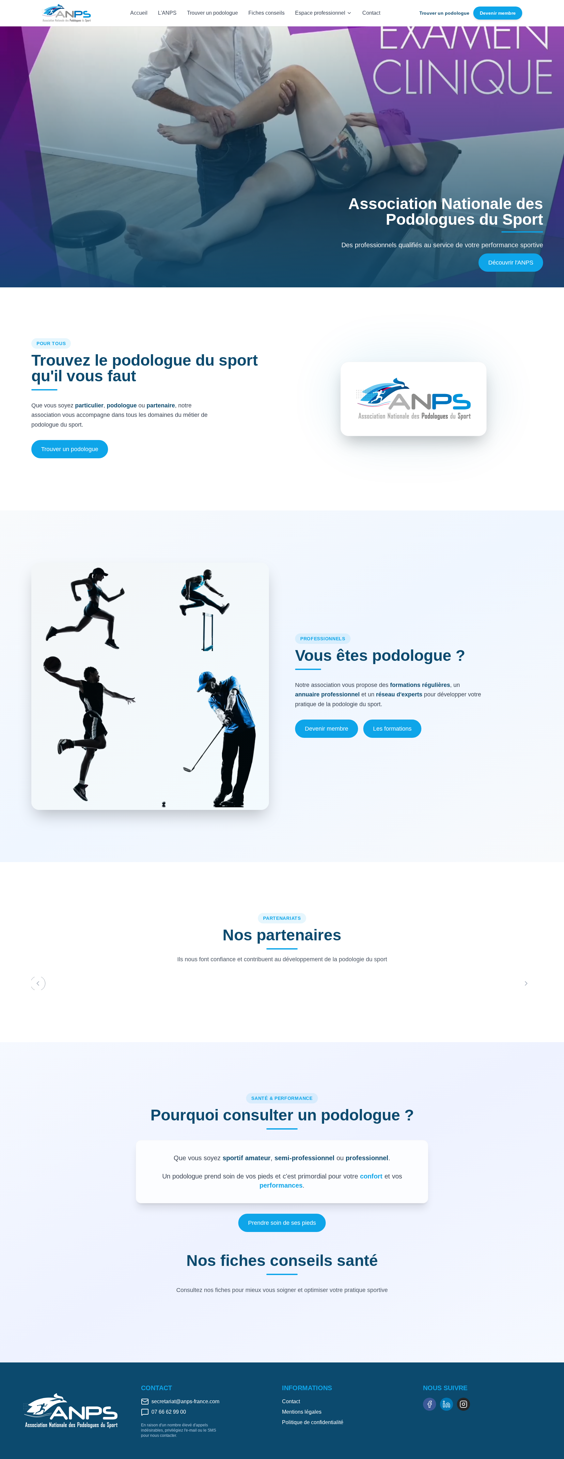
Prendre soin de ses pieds (282, 1223)
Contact (371, 13)
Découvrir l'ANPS (510, 262)
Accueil (139, 13)
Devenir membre (498, 13)
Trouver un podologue (212, 13)
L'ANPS (167, 13)
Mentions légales (301, 1412)
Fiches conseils (266, 13)
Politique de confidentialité (312, 1422)
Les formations (392, 728)
